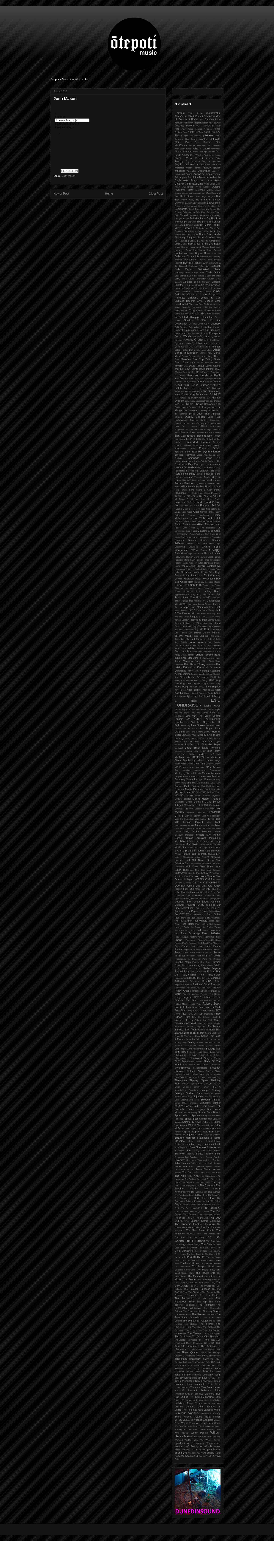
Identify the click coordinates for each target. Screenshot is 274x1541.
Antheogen (179, 168)
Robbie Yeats (195, 1004)
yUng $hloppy (207, 1453)
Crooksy (188, 340)
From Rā (194, 505)
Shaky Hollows (214, 1055)
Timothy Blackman (183, 1362)
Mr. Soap (216, 841)
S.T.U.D (206, 1017)
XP (201, 1446)
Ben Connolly (182, 215)
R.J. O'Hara (195, 968)
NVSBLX (199, 879)
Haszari (200, 565)
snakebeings (180, 1090)
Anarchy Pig (182, 161)
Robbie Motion (181, 1004)
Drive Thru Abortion (209, 413)
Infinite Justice (181, 601)
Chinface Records (185, 301)
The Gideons (208, 1244)
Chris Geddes (205, 301)
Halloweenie (180, 557)
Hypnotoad (180, 594)
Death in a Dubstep (202, 378)
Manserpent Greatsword (208, 770)
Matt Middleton (208, 786)
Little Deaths (210, 738)
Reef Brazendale (210, 974)
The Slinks (211, 1314)
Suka (192, 1147)
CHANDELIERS (202, 285)
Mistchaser (180, 828)
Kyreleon (204, 696)
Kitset (200, 686)
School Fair (207, 1036)
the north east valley (205, 1283)
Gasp (189, 512)
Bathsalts (202, 203)
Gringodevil (181, 549)
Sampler (217, 1023)
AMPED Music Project (189, 158)
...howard (180, 113)
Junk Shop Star (183, 658)
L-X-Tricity (215, 696)
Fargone (190, 471)
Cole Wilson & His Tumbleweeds (205, 327)
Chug (192, 310)
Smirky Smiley (202, 1087)
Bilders (205, 222)
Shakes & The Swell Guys (190, 1055)
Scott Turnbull (192, 1039)
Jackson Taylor (182, 617)
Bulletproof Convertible (187, 256)
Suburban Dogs (193, 1144)
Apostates (191, 171)
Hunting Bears (212, 591)
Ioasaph (184, 606)
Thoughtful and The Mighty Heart (204, 1349)
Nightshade (188, 870)
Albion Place (183, 142)
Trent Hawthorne (204, 1381)
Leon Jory (185, 725)
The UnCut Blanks (212, 1333)
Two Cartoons (206, 1393)
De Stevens (202, 372)
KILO (211, 680)
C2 (207, 266)
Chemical (186, 291)
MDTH (190, 796)
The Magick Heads (203, 1266)
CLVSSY (202, 320)
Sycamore (191, 1160)
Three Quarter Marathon (196, 1352)
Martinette (209, 779)
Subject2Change (213, 1141)
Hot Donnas (204, 585)
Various (193, 1413)
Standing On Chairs (195, 1128)
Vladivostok (188, 1420)
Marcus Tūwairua (211, 773)
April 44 (216, 171)
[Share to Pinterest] (76, 171)
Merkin (189, 802)
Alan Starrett (191, 139)
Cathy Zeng (181, 279)
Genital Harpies (207, 512)
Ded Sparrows (189, 382)
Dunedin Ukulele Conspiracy (205, 420)
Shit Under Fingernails (209, 1065)
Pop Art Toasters (213, 949)
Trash (178, 1381)
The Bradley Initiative (198, 1187)
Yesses (186, 1449)
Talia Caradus (182, 1163)
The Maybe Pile (205, 1273)
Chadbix (216, 282)
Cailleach (216, 266)
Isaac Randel (181, 610)
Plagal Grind (204, 946)
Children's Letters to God (204, 297)
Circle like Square (183, 314)
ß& (207, 1125)
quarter (184, 968)
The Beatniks (187, 1182)
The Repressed (184, 1298)
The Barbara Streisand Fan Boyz (200, 1179)
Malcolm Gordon (213, 764)
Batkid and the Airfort (186, 206)
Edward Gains (188, 432)
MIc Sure (189, 809)
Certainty (206, 282)
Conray (195, 336)
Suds (177, 1147)
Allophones (216, 149)
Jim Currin (216, 636)
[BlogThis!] (66, 171)
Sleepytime (181, 1080)
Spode (217, 1122)
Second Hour (214, 1042)
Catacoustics (198, 276)
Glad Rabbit (191, 531)
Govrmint (180, 540)
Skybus (195, 1077)
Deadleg (182, 375)
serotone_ (202, 1045)
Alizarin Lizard (201, 148)
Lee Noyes (204, 722)
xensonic (179, 1446)
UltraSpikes (215, 1400)
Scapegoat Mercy (194, 1032)
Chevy (208, 291)
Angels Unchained (185, 164)
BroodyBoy (191, 250)
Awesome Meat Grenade (190, 190)
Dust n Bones (189, 426)
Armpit (197, 173)
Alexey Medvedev (197, 145)
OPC (218, 895)
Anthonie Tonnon (193, 168)
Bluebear (192, 241)
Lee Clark (191, 722)
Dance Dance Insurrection (198, 351)
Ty (191, 1397)
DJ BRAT (215, 394)
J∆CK (198, 610)
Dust (177, 426)
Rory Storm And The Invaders (201, 1010)
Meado (198, 796)
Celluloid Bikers (192, 282)
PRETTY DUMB (211, 955)
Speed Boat (191, 1119)
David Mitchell (207, 369)
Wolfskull (179, 1440)
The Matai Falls (205, 1269)
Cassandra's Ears (183, 276)
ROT (218, 1010)
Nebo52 (205, 857)
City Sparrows (214, 314)
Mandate (186, 770)
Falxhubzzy (180, 471)
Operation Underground (210, 898)
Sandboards (214, 1026)
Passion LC (199, 914)
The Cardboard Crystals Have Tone (191, 1195)
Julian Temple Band (208, 654)
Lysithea (202, 753)
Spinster (186, 1122)
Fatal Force (215, 471)
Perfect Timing (214, 927)
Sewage (210, 1048)
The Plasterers (209, 1292)
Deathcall (216, 378)
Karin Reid (210, 664)
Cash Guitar (213, 272)
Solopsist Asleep (211, 1099)
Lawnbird (179, 722)
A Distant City (200, 116)
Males (178, 767)
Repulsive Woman (183, 984)
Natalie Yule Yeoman (194, 854)
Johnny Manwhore (205, 648)
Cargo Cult (198, 272)
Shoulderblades (200, 1068)
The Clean (208, 1198)
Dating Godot (213, 359)
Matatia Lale (208, 782)
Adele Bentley (195, 132)
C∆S (201, 266)
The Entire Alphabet (191, 1227)
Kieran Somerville (198, 677)
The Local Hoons (189, 1263)
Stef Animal (209, 1128)
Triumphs (195, 1387)
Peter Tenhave (181, 937)
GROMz (194, 550)
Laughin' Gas (182, 719)
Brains (177, 247)
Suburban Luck (212, 1144)
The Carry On (214, 1195)
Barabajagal (203, 199)
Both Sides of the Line (200, 243)
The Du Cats (202, 1218)
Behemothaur (189, 212)
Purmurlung (194, 965)
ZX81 (177, 1459)
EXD (218, 461)
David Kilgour (196, 365)
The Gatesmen (213, 1241)
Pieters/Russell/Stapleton (209, 940)
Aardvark (179, 123)
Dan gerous (195, 350)
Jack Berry (208, 610)
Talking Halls (196, 1163)
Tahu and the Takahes (209, 1160)
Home (109, 193)
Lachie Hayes (212, 705)
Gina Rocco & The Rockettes (199, 528)
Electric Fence (212, 436)
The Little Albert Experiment (194, 1260)
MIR (192, 825)
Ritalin (195, 1000)
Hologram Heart (192, 578)
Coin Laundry (212, 323)
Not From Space (204, 876)
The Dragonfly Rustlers (209, 1215)
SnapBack (193, 1090)
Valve (200, 1410)
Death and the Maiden (200, 375)
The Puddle (213, 1294)
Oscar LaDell (201, 901)
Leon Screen (198, 725)
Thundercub (202, 1355)
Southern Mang (190, 1112)
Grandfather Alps (212, 543)
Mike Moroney (201, 819)
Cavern (210, 279)
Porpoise (179, 952)
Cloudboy (189, 320)
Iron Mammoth (199, 607)
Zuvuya (216, 1456)
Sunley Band (213, 1153)
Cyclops (179, 343)
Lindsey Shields (206, 735)
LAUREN (197, 719)
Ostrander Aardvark (185, 905)
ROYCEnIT (193, 1014)
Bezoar (186, 218)
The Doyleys (190, 1214)
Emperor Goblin (210, 448)
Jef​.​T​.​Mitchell (195, 633)
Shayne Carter (212, 1058)
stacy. (212, 1125)
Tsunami (192, 1390)
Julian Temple (187, 655)
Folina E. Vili (186, 499)
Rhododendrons (199, 991)
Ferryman (188, 477)
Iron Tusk (215, 607)
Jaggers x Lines (198, 616)
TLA (213, 1362)
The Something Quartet (195, 1320)
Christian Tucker (212, 307)
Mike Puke (214, 818)
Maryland (186, 782)
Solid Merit (194, 1100)
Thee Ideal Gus (212, 1339)
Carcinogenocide (182, 272)
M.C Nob (215, 754)
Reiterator (194, 981)
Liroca (193, 738)
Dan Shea (207, 350)
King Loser (186, 683)
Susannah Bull (181, 1157)
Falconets (189, 467)
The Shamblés (190, 1311)
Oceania (178, 883)
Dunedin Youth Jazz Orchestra (190, 423)
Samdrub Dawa (205, 1023)
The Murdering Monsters (209, 1279)
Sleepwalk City (214, 1077)
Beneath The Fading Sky (201, 215)
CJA (178, 317)
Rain (186, 971)
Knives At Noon (212, 690)
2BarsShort (181, 116)
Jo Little (195, 639)
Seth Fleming (214, 1045)
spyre (203, 1125)
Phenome (209, 937)
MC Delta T (197, 792)
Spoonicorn (181, 1125)
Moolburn (179, 835)
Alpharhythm (209, 152)
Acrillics (198, 129)
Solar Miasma (181, 1100)
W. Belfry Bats (204, 1422)
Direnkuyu (197, 391)
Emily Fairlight (213, 445)
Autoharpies (187, 187)
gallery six (216, 509)
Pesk (198, 930)
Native (197, 857)
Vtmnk (192, 1423)
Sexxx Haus (196, 1052)
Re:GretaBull (189, 974)
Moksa (178, 832)
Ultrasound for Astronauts (197, 1400)
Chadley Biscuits (184, 285)
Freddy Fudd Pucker (208, 502)
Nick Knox (192, 866)
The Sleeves (198, 1314)
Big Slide (192, 222)
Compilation (181, 333)
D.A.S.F (213, 343)
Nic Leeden (207, 863)
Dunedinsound (214, 423)
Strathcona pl (204, 1138)
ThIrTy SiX (209, 1343)
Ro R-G (204, 1000)
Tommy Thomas (193, 1371)
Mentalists (179, 802)
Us (219, 1406)
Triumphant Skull (182, 1387)
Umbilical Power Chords (189, 1403)
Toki (218, 1362)
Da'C (191, 347)
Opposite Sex (183, 901)
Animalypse (203, 164)
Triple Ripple (214, 1384)
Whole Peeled (199, 1433)
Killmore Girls (192, 680)
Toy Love (202, 1378)
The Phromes (194, 1292)
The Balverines (207, 1176)
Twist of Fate (191, 1394)
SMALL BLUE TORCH (209, 1084)
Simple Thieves (190, 1074)
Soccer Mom (181, 1096)
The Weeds (180, 1340)
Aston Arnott (206, 180)
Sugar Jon (184, 1147)
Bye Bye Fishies (192, 263)
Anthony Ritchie (212, 167)
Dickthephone (182, 388)
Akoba (218, 136)
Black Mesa (203, 231)
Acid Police (187, 129)
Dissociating (188, 394)
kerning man (197, 674)
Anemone (216, 161)
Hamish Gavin (192, 557)
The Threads (191, 1330)
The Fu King (196, 1237)
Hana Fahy (189, 560)
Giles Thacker (206, 524)
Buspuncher (190, 259)
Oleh (214, 889)
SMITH (217, 1087)
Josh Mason (68, 175)
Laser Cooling (212, 716)
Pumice (216, 961)
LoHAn (189, 744)
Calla (177, 269)
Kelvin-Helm (193, 671)
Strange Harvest (185, 1137)
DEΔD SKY (215, 385)
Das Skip (198, 359)
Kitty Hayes (180, 690)
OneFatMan (197, 895)
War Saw (179, 1426)
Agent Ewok (210, 132)
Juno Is (197, 658)
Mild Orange (183, 822)
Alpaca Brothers (183, 151)
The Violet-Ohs (200, 1336)
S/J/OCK (216, 1017)
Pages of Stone (199, 911)
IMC (208, 597)
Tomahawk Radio (211, 1368)
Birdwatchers (202, 228)
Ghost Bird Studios (212, 521)
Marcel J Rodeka (193, 773)
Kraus (217, 693)
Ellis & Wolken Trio (211, 439)
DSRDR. (178, 417)
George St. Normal (200, 518)
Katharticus (189, 667)
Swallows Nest (197, 1157)
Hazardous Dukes (183, 569)
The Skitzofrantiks (183, 1314)
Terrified (190, 1169)
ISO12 (191, 610)
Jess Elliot (199, 636)
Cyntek (188, 343)
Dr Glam (193, 407)
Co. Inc (215, 320)
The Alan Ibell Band (211, 1172)
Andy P (206, 161)
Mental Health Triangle (206, 798)
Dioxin (188, 391)
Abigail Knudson (201, 123)
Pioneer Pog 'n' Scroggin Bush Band (191, 943)
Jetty (207, 636)
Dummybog (181, 420)
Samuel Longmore (195, 1026)
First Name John (203, 480)
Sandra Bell (213, 1029)
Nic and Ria (196, 863)
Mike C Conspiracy (211, 816)
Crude (198, 339)
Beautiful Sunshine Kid (209, 206)
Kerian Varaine (182, 674)
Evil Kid (204, 461)
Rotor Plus (180, 1014)
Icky (198, 594)
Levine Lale (180, 728)
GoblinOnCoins (197, 534)
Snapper (205, 1090)
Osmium (216, 901)
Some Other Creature (186, 1103)
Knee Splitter (194, 690)
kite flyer (193, 687)
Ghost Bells (197, 521)
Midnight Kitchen (192, 816)
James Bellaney (182, 620)
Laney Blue (208, 712)
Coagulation (181, 323)
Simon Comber (205, 1071)
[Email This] (62, 171)
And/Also (196, 161)
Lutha (192, 754)
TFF (213, 1169)
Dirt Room (209, 391)
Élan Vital (180, 436)
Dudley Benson (195, 416)
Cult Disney (215, 340)
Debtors (178, 382)
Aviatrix (216, 187)
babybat (211, 196)
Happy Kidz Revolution (192, 563)
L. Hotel (186, 701)
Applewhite (204, 171)
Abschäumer (215, 123)
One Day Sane (207, 892)
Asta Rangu (190, 180)
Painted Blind (215, 911)
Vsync (184, 1422)
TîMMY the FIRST (212, 1359)
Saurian (179, 1033)
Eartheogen (215, 426)
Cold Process (181, 327)
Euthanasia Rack (184, 461)
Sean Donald (202, 1042)
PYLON (217, 965)
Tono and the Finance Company (194, 1374)
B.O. (203, 193)
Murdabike (204, 844)
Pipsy (177, 946)
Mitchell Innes (192, 828)
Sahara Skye (201, 1020)
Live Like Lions (191, 741)
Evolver (211, 461)
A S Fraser (191, 119)
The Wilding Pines (194, 1340)
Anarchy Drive (213, 158)
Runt (187, 1017)
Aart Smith (188, 123)
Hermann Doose (190, 572)
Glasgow (202, 531)
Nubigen (188, 879)
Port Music (190, 952)
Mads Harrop (205, 760)
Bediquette (181, 208)
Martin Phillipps (194, 779)
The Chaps (180, 1198)
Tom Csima (180, 1365)
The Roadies (190, 1305)
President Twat (193, 956)
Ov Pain (211, 908)
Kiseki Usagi (181, 686)
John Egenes (197, 642)
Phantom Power (196, 937)
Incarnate (216, 597)
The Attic (180, 1175)
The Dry (190, 1218)
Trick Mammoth (196, 1384)
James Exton (214, 620)
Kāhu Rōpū (208, 661)
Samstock (179, 1026)
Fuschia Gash (181, 509)
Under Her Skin (212, 1403)
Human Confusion (205, 588)
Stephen (186, 1132)
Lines (186, 738)
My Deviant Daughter (200, 847)
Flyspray (208, 496)
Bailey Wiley (187, 200)
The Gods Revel (206, 1248)
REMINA (207, 981)
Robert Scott (211, 1003)
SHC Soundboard (184, 1061)
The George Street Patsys (187, 1244)
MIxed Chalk (205, 828)
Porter (199, 952)
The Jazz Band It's (195, 1254)
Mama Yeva (188, 767)
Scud (202, 1039)
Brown (201, 250)
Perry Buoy (190, 930)
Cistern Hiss (199, 313)
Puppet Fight (181, 965)
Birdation (189, 227)
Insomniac (192, 604)
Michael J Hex (202, 809)
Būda (191, 253)
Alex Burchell (203, 142)
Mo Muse (216, 828)
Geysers (187, 521)
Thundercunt (215, 1356)
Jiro (188, 639)
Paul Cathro (214, 914)
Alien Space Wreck (183, 149)
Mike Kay (189, 819)
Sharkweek (195, 1058)
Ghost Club (181, 524)
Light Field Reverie (194, 732)
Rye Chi (196, 1017)
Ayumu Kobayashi (192, 193)
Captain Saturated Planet (203, 269)
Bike (198, 221)
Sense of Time (182, 1045)
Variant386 (180, 1413)
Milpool (199, 822)
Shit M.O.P (189, 1065)
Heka (177, 572)
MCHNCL (180, 795)
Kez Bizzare (181, 677)
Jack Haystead (214, 613)
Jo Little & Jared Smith (210, 639)
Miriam (198, 825)
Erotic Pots (202, 455)
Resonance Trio (182, 988)
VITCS (178, 1420)
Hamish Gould (206, 557)
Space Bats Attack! (209, 1112)
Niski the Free (194, 873)
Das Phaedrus (183, 359)
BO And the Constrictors (209, 241)
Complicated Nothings (198, 333)
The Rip (202, 1301)
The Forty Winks (206, 1234)
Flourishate (181, 493)
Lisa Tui (200, 738)
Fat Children (201, 470)
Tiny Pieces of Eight (201, 1362)
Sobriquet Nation (212, 1093)
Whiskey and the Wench (187, 1429)
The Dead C (212, 1208)
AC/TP (199, 126)
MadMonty (189, 760)
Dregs (192, 414)
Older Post (156, 193)
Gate (196, 511)
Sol (206, 1096)
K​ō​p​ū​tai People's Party (202, 693)
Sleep (203, 1077)
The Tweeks (194, 1333)
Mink (218, 822)
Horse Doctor (214, 582)
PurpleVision (206, 965)
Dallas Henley (181, 350)
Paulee (211, 921)
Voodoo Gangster (203, 1420)
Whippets (216, 1426)
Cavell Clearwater (197, 279)
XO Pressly (192, 1446)
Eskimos (178, 458)
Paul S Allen (185, 920)
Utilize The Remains (186, 1410)
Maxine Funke (183, 792)
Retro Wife (216, 988)
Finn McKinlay (188, 480)
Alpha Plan (198, 152)
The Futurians (195, 1241)
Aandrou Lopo (213, 119)
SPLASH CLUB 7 (202, 1121)
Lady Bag (195, 713)
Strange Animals (213, 1135)
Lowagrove (180, 751)
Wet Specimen (205, 1426)
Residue (216, 984)
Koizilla (179, 692)
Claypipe (195, 317)
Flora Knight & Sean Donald (205, 490)
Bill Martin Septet (191, 225)
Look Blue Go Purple (207, 744)
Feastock (209, 474)
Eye (196, 464)
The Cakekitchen (199, 1192)
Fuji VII (216, 505)
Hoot (190, 582)
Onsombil (209, 895)
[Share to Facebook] (73, 171)
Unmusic (190, 1406)
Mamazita (200, 767)
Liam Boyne (206, 728)
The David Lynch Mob (191, 1208)
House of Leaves (188, 588)
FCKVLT (200, 474)
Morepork (189, 835)
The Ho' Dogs (200, 1251)
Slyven (193, 1084)
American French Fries (195, 155)
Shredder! (215, 1068)
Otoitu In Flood (206, 905)
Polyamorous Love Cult (194, 949)
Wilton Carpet (200, 1436)
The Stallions (190, 1324)
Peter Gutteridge (190, 933)
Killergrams (180, 680)
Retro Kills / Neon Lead (200, 988)
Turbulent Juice (211, 1390)
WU (219, 1443)
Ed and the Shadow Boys (198, 429)
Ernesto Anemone (185, 455)
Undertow (179, 1407)
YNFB (195, 1450)
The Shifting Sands (209, 1311)
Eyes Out (204, 464)
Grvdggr (215, 550)
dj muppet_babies (196, 398)
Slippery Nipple (199, 1080)
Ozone (186, 911)
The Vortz (215, 1336)
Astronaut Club (194, 183)
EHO (207, 433)
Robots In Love (183, 1007)
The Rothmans (206, 1305)
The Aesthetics (190, 1172)
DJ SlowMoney (188, 401)
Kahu (197, 661)
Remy (218, 981)
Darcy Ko (201, 356)
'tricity (199, 113)
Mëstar (187, 805)
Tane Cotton (189, 1166)
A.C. (202, 119)
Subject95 (179, 1144)
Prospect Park (199, 959)
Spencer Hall (205, 1119)
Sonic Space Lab (211, 1106)
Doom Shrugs (194, 403)
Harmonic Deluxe (212, 563)
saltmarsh (191, 1023)
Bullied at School (207, 256)
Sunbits (217, 1150)
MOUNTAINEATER (185, 841)
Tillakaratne (181, 1359)
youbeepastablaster (210, 1449)
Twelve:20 (179, 1394)
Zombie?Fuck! (205, 1456)
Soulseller (180, 1109)
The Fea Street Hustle (200, 1230)
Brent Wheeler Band (205, 247)
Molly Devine (191, 831)
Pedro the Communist (194, 927)
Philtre (218, 937)
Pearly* (178, 927)
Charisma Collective (193, 288)
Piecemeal (190, 940)
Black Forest (190, 231)
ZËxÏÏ (195, 1456)
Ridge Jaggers (183, 997)
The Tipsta (203, 1330)
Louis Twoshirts (211, 747)
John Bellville (181, 642)
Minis (209, 822)
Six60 (201, 1074)
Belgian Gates (214, 212)
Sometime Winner (210, 1103)
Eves (197, 461)
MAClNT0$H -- (200, 757)
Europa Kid (212, 457)
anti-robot (180, 171)
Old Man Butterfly (200, 889)
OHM (204, 886)
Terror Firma (203, 1169)
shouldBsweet (182, 1068)
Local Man (207, 741)
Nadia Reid (203, 850)
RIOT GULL (199, 997)
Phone (178, 939)
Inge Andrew (195, 601)
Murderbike (215, 844)
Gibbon (192, 524)
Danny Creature (189, 356)
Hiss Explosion (206, 575)
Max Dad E (205, 789)
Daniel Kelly (206, 353)
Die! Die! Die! (201, 388)
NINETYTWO (181, 873)
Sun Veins (206, 1150)
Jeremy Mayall (184, 635)
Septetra (193, 1045)
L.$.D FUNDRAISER (198, 703)
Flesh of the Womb (207, 483)
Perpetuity (179, 930)
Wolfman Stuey (214, 1436)
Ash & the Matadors (199, 177)
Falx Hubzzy (215, 467)
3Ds (190, 116)
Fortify (218, 499)
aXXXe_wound (214, 190)
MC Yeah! (216, 792)
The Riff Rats (204, 1298)
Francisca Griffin (184, 502)
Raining (211, 971)
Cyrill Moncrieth (200, 343)
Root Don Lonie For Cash (206, 1007)
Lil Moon (193, 735)
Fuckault (205, 505)
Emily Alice (198, 445)
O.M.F (208, 879)
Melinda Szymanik (212, 796)
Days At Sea (189, 372)
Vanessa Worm (212, 1410)
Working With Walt (194, 1440)
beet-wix (205, 209)
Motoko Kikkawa (195, 837)
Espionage (193, 457)
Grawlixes (193, 547)
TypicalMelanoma (204, 1397)
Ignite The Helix (192, 597)
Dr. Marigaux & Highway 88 (197, 410)
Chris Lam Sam (196, 304)
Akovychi (179, 139)
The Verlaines (183, 1336)
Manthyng (180, 773)
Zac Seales (186, 1456)
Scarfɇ (208, 1033)
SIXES (209, 1074)
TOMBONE (180, 1371)
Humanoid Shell (191, 591)
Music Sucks (182, 847)
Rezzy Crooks (183, 991)
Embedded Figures (197, 441)
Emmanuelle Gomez (185, 448)
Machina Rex (182, 757)
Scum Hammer (214, 1039)
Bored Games (181, 244)
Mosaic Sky (203, 835)
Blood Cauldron (206, 237)
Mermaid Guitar (202, 801)
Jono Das (186, 651)
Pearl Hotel (187, 924)
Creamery (179, 340)
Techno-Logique (204, 1166)
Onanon (194, 892)
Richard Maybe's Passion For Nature (202, 994)
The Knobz (210, 1254)
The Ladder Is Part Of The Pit (198, 1255)
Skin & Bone (185, 1077)
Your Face (181, 1452)
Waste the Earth (190, 1426)
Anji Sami (216, 164)
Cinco (218, 310)
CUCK (206, 340)
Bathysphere (214, 203)
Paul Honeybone (182, 918)
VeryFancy (206, 1413)
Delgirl (186, 385)
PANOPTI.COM (183, 914)
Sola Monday (214, 1096)
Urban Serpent (206, 1406)
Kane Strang (197, 664)
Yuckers (192, 1453)
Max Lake (216, 789)
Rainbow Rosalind (198, 971)
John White (187, 648)
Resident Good (201, 984)
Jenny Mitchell (212, 632)
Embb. (178, 442)
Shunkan (180, 1070)
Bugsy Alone (202, 253)
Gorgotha (216, 537)
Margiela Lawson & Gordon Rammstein (193, 776)
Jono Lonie (197, 651)
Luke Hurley (214, 751)
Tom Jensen (194, 1365)
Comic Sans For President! (206, 330)
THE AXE (193, 1176)
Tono (218, 1371)
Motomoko (215, 838)
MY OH (214, 847)
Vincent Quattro (192, 1416)
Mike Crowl (180, 819)
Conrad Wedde (183, 336)
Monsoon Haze (211, 831)
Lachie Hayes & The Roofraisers (190, 709)
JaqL (210, 623)
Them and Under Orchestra (189, 1343)
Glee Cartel (214, 531)
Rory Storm (181, 1010)
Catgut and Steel (213, 276)
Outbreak (200, 908)
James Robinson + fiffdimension (191, 623)
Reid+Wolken (181, 981)
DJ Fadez (180, 397)
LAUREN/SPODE (213, 719)
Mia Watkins (215, 805)
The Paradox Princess (197, 1289)
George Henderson (198, 515)
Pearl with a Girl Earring (208, 924)
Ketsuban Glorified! (212, 674)
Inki (176, 604)
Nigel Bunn (206, 866)
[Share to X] (69, 171)
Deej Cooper (204, 381)
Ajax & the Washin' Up (194, 136)
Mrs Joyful (180, 844)
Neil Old (191, 860)
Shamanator (181, 1058)
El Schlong (216, 433)
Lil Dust (185, 735)
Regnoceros (180, 978)
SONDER (179, 1106)
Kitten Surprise (212, 686)
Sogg (190, 1096)
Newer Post (61, 193)
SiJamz (191, 1071)
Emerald (217, 442)
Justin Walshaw (184, 661)
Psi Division (215, 959)
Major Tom (199, 763)
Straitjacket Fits (192, 1134)
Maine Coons (187, 764)
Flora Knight (181, 490)
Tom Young (193, 1368)
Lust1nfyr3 (180, 754)
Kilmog (203, 680)
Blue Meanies (181, 241)
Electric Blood (195, 436)
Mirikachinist (209, 825)
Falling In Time (201, 467)
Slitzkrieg (215, 1080)
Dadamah (199, 347)
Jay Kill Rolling (202, 629)
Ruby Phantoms (206, 1014)
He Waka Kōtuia (199, 569)
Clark (185, 317)
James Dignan (199, 620)
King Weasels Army (211, 683)
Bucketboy (181, 253)
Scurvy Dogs (181, 1042)
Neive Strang (206, 860)
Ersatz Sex (215, 455)
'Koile (190, 113)
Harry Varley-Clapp (185, 566)
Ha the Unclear (212, 553)
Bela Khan (201, 212)
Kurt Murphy (180, 696)
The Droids (180, 1218)
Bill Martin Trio (208, 225)
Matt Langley (191, 786)
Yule (198, 1453)
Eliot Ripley (180, 439)
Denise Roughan (200, 385)
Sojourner (198, 1096)
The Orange (205, 1286)
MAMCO (210, 767)
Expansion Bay (184, 464)
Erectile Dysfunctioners (206, 451)
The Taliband (209, 1327)
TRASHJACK (188, 1381)
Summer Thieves (206, 1147)
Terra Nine (180, 1169)
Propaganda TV (182, 959)
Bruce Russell (214, 250)
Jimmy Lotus (180, 639)
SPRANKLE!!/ (194, 1125)
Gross (204, 550)
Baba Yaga (201, 196)
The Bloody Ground (190, 1185)
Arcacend (180, 174)
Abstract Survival (184, 125)
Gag (208, 509)
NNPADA (206, 873)
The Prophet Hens (193, 1295)
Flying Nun (198, 496)
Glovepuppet (181, 534)
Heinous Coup (214, 569)
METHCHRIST (200, 805)
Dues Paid (214, 417)
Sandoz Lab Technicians (190, 1029)
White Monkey (207, 1429)
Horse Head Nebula (186, 584)
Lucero (189, 751)
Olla (219, 889)
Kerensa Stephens (210, 671)
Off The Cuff (200, 882)
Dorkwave (209, 404)
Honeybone (209, 578)
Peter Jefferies (211, 933)
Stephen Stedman (202, 1131)
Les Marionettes (213, 725)
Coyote (203, 336)
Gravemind (180, 547)
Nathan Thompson (184, 857)
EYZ (212, 464)
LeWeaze (192, 728)
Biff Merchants (198, 218)
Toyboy (211, 1378)
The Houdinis (214, 1251)
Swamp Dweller (213, 1157)
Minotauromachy (182, 825)
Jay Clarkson (199, 626)
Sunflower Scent (184, 1153)
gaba (203, 509)
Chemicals (197, 291)
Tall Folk (208, 1163)
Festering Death (202, 477)
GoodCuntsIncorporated (200, 537)
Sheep (199, 1061)
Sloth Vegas (182, 1083)
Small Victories (183, 1087)
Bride (218, 247)
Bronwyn (179, 250)
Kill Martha (215, 677)
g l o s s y (194, 509)
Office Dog (193, 886)
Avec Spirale (203, 187)
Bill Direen (215, 221)
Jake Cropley (214, 617)
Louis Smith (192, 747)
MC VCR (207, 792)
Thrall (177, 1352)
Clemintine (207, 317)
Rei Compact (214, 978)
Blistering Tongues (185, 237)
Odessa (187, 883)
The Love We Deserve (210, 1263)
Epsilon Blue (182, 451)
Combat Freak (182, 330)
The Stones (206, 1324)
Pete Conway (208, 930)
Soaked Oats (194, 1093)
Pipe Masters (214, 943)
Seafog (191, 1042)
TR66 (218, 1378)
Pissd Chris (188, 946)
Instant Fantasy (205, 604)
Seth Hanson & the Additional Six (190, 1049)
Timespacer (195, 1359)
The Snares (209, 1317)
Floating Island (213, 486)
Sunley (199, 1153)
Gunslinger (187, 553)
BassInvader (191, 203)
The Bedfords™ (202, 1182)
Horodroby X (200, 582)
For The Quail (203, 499)
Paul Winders (200, 920)
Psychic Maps (183, 962)
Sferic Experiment (212, 1052)
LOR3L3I (179, 748)
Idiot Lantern (209, 594)
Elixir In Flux (193, 439)
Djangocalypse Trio (204, 401)
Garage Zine (180, 512)
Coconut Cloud (196, 324)
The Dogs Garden (199, 1211)
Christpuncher (181, 310)
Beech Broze (194, 209)
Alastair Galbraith (210, 138)
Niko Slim (200, 870)
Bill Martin (179, 225)
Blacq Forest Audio (210, 234)
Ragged (179, 971)
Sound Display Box (199, 1109)
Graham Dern (194, 543)
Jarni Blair (186, 626)
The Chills (193, 1198)
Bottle (217, 243)
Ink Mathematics (211, 600)
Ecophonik (179, 429)
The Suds (197, 1327)
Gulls (177, 553)
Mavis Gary (192, 789)
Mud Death (192, 844)
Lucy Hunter (200, 751)
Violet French (212, 1416)
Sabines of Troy (184, 1020)
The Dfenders (181, 1211)
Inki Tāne (183, 604)
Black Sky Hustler (190, 234)
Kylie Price (192, 696)
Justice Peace (214, 658)
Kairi (186, 664)
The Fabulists (208, 1227)
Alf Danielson (214, 145)
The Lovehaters (182, 1266)
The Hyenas (180, 1254)
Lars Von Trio (193, 716)
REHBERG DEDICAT (196, 978)
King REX (197, 683)
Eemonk (200, 433)
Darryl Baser (214, 356)
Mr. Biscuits (203, 841)
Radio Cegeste (212, 968)
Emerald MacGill (183, 445)
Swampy (180, 1159)
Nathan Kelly (214, 854)
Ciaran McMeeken (205, 310)
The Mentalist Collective (201, 1276)
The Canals (214, 1192)
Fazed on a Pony (185, 473)
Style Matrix (195, 1141)
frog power (181, 505)
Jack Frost (201, 613)
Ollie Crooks (182, 892)
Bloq (219, 238)
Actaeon (208, 129)
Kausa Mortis (204, 667)
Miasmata (179, 809)
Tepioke (217, 1166)
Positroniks (208, 952)
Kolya (186, 693)
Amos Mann (215, 155)
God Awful (210, 534)
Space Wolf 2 (183, 1115)
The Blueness (207, 1185)
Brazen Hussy (188, 247)
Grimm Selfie (211, 546)
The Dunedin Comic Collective (203, 1221)
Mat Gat (196, 783)
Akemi (209, 135)
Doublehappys (181, 407)
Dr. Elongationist (207, 407)
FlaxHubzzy (191, 483)
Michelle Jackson (196, 812)
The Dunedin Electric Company (195, 1223)
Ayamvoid (179, 193)
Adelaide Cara (181, 132)
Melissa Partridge (183, 799)
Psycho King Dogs (201, 962)
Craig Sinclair (214, 336)
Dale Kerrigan (213, 346)
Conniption (215, 333)
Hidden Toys (207, 572)
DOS (218, 404)
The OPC (194, 1286)
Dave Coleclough (185, 362)
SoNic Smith (192, 1105)
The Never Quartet (184, 1283)
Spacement (198, 1115)
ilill (204, 597)
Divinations (202, 394)
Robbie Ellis (215, 1000)
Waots (217, 1423)
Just (205, 658)
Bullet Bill (216, 253)
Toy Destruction (188, 1378)
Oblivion (217, 879)
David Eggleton (205, 362)
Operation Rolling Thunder (187, 898)
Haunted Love (213, 566)
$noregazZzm (213, 113)
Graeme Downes (198, 540)
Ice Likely (190, 594)
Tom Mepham (208, 1365)
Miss (218, 825)
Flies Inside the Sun (193, 486)
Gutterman (198, 553)
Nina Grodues (214, 870)
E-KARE (203, 426)
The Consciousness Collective (197, 1204)
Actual (217, 129)
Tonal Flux (209, 1371)
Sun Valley (192, 1150)
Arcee (189, 174)
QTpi (177, 968)
